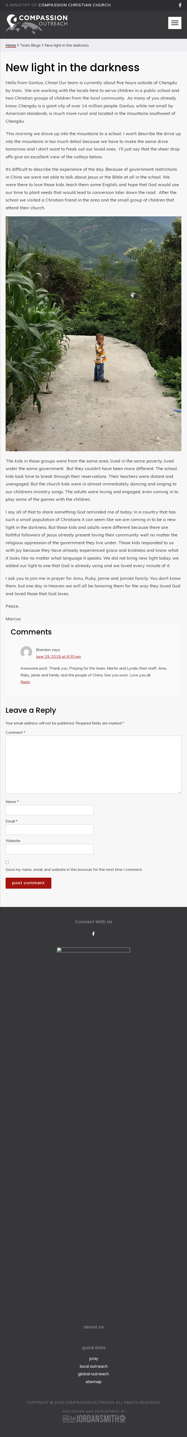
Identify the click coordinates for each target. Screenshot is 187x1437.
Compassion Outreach (36, 24)
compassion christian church (74, 4)
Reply (25, 681)
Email (12, 821)
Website (13, 840)
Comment (15, 732)
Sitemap (94, 1382)
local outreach (94, 1366)
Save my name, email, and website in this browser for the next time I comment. (74, 869)
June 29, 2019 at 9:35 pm (58, 656)
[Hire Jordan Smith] (93, 1416)
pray (93, 1358)
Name (12, 801)
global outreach (93, 1374)
